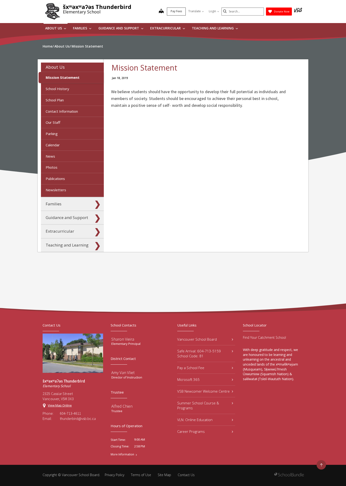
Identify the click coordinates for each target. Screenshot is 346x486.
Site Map (164, 475)
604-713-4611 (70, 413)
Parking (52, 133)
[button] (97, 67)
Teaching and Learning (213, 28)
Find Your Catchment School (264, 337)
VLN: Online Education (195, 419)
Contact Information (62, 111)
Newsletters (56, 189)
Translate (194, 11)
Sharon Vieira (122, 339)
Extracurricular (166, 28)
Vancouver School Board (197, 339)
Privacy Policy (114, 475)
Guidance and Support (119, 28)
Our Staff (53, 122)
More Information (122, 454)
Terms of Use (141, 475)
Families (80, 28)
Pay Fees (176, 11)
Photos (51, 167)
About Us (54, 28)
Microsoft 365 (188, 379)
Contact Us (186, 475)
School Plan (55, 100)
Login (212, 11)
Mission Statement (63, 77)
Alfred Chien (122, 406)
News (50, 156)
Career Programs (191, 431)
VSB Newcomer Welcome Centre (203, 391)
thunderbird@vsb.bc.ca (78, 418)
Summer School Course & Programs (198, 405)
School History (57, 88)
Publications (55, 178)
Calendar (53, 145)
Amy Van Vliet (123, 372)
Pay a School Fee (190, 367)
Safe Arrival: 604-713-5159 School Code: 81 (199, 353)
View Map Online (60, 405)
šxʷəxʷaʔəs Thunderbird (97, 7)
